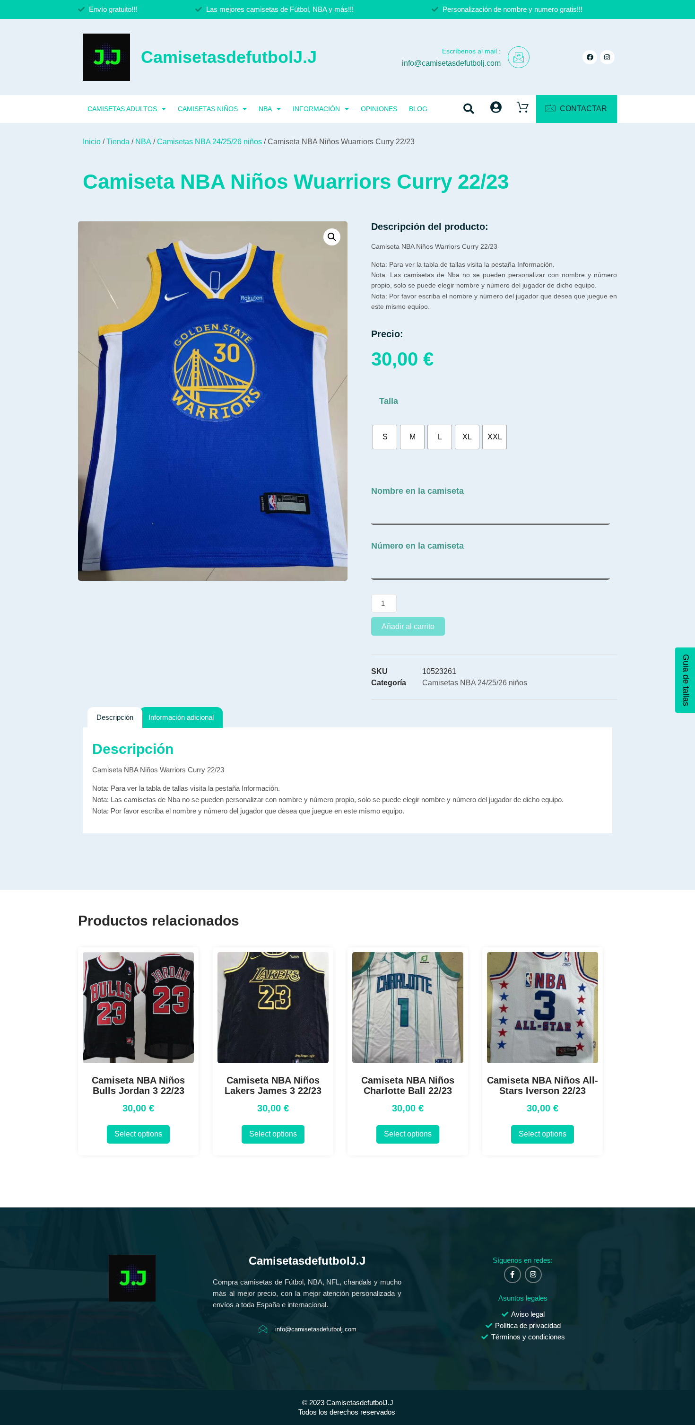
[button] (469, 109)
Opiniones (379, 109)
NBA (265, 109)
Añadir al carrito (408, 626)
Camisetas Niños (208, 109)
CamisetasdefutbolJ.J (229, 57)
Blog (418, 109)
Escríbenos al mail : (471, 51)
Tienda (118, 142)
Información (316, 109)
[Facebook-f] (512, 1274)
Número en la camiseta (417, 546)
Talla (388, 401)
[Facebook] (589, 57)
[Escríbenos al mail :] (519, 57)
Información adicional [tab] (181, 717)
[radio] (385, 437)
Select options (138, 1134)
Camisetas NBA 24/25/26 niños (209, 142)
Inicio (92, 142)
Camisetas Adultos (122, 109)
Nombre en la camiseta (417, 491)
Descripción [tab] (114, 717)
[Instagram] (607, 57)
